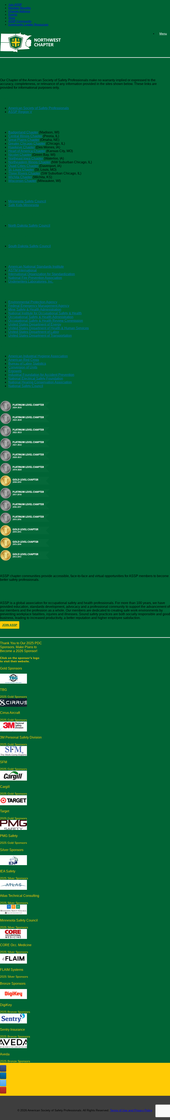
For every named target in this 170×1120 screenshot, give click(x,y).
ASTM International (22, 270)
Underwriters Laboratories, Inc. (30, 281)
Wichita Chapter (20, 177)
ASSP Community (20, 21)
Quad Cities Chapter (23, 166)
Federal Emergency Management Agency (38, 306)
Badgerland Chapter (23, 132)
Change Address (19, 11)
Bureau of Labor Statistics (27, 363)
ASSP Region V (20, 112)
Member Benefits (19, 8)
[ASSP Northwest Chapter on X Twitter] (3, 1083)
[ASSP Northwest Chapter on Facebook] (3, 1068)
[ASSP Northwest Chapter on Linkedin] (3, 1075)
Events (12, 14)
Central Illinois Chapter (25, 136)
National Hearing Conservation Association (40, 382)
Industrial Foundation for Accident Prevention (41, 375)
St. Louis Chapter (21, 169)
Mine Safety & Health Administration (34, 309)
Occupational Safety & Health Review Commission (45, 320)
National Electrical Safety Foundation (35, 378)
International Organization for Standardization (41, 274)
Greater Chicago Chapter (26, 143)
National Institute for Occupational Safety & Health (45, 313)
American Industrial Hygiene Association (38, 356)
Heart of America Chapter (26, 151)
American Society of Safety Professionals (38, 108)
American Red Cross (23, 360)
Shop (11, 17)
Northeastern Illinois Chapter (29, 162)
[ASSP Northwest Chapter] (30, 43)
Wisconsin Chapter (22, 181)
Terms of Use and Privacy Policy (131, 1110)
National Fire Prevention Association (35, 278)
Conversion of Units (22, 367)
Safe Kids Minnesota (23, 205)
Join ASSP (15, 4)
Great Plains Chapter (23, 140)
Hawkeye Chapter (21, 147)
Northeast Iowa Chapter (25, 158)
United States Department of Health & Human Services (48, 328)
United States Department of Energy (34, 324)
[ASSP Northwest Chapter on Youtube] (3, 1090)
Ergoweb (15, 371)
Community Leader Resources (28, 24)
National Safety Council (25, 386)
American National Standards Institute (36, 266)
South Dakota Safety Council (29, 246)
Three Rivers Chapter (24, 173)
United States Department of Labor (33, 332)
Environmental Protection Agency (32, 302)
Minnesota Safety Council (27, 201)
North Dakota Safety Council (29, 225)
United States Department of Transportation (40, 335)
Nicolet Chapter (19, 154)
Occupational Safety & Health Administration (40, 317)
